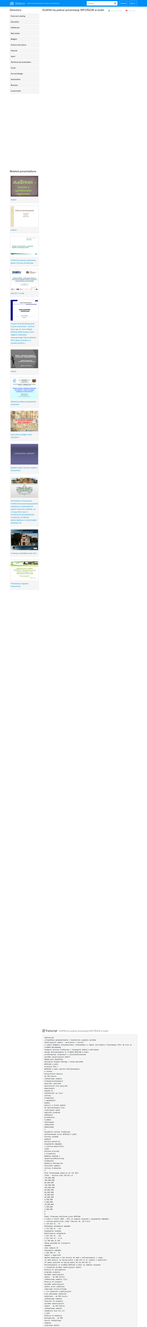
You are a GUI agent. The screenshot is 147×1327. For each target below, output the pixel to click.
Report (132, 11)
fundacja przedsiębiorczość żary (23, 553)
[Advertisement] (24, 129)
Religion (14, 39)
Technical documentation (21, 62)
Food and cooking (18, 16)
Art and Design (17, 74)
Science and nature (18, 45)
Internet (14, 51)
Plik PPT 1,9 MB (17, 293)
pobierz (14, 230)
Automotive (15, 79)
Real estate (15, 33)
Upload (123, 3)
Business (14, 85)
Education (15, 22)
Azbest (13, 200)
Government (16, 91)
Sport (13, 56)
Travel (13, 68)
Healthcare (15, 28)
